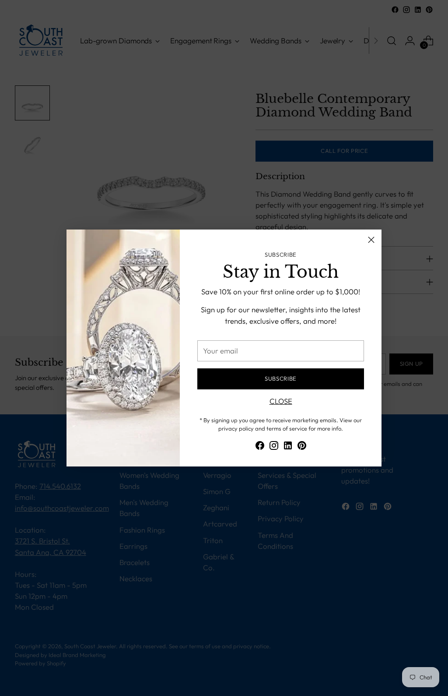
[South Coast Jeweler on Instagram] (274, 446)
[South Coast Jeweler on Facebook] (260, 446)
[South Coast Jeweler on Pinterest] (302, 446)
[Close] (371, 240)
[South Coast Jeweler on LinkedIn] (288, 446)
